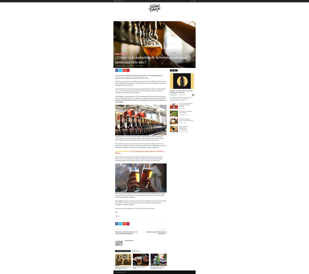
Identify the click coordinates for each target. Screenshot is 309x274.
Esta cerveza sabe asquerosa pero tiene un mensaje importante (185, 105)
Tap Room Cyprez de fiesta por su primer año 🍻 (156, 232)
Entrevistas (123, 54)
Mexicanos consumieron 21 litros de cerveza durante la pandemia (126, 232)
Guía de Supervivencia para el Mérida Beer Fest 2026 (123, 267)
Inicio (116, 19)
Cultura (120, 19)
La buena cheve (120, 65)
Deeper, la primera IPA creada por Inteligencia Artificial (181, 92)
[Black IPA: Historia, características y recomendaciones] (174, 129)
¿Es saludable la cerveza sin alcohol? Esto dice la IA (158, 267)
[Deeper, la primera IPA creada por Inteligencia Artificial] (182, 81)
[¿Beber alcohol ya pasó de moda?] (141, 260)
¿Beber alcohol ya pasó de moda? (139, 267)
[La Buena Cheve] (154, 7)
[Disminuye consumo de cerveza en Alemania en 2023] (174, 121)
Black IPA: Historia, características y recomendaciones (183, 128)
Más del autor (135, 251)
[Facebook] (192, 1)
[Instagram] (194, 1)
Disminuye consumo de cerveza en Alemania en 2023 (186, 119)
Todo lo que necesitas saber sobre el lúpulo (185, 112)
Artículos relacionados (122, 251)
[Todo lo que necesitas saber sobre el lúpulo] (174, 114)
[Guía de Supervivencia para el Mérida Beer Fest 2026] (123, 260)
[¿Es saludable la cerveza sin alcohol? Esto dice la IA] (159, 260)
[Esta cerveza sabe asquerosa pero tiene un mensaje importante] (174, 106)
